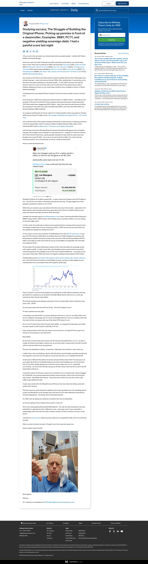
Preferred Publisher (116, 523)
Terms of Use (69, 540)
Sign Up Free (122, 3)
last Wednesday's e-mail (51, 216)
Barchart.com (31, 550)
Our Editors (65, 3)
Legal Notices (82, 533)
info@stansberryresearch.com (27, 533)
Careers (49, 535)
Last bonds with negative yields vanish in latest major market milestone (61, 258)
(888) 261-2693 (23, 535)
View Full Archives (123, 53)
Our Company (50, 530)
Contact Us (49, 538)
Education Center (96, 523)
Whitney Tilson (44, 24)
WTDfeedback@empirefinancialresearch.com (59, 502)
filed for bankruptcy (72, 234)
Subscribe (111, 40)
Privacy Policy (69, 530)
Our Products (54, 3)
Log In (109, 3)
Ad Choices (68, 533)
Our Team (49, 533)
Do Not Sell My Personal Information (88, 538)
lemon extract (36, 418)
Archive (30, 10)
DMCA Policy (82, 530)
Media (74, 3)
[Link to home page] (27, 3)
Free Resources (84, 3)
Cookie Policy (69, 535)
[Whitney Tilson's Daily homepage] (64, 10)
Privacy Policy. (120, 45)
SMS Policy (81, 535)
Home (23, 10)
